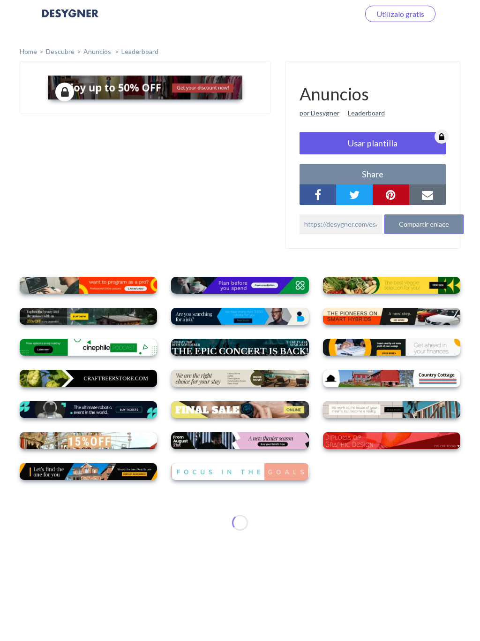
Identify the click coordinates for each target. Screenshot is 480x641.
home (28, 51)
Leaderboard (139, 51)
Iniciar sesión (327, 14)
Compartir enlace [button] (424, 224)
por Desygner (319, 113)
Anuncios (97, 51)
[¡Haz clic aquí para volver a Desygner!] (70, 20)
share (372, 174)
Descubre (60, 51)
